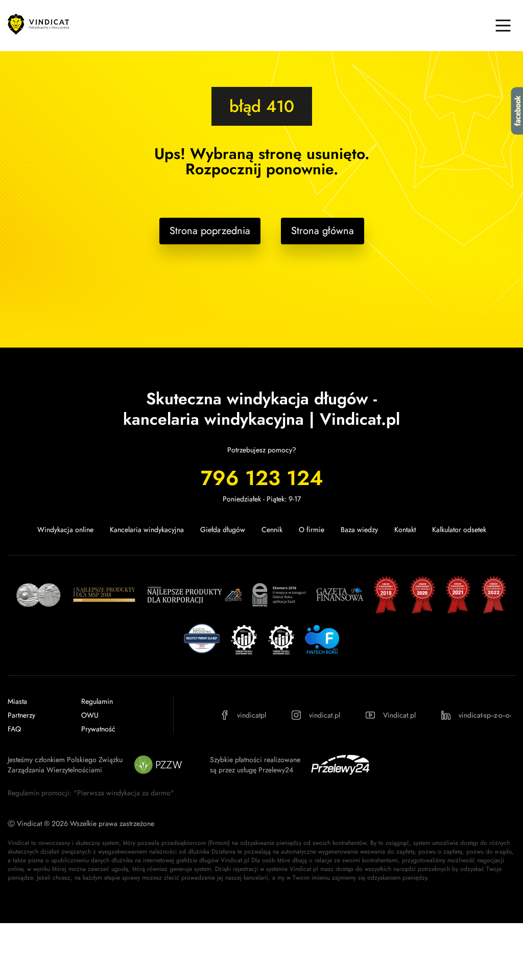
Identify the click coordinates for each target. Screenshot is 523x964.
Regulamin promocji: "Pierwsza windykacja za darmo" (91, 793)
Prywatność (98, 729)
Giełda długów (222, 529)
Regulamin (97, 701)
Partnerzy (21, 715)
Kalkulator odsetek (459, 529)
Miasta (17, 701)
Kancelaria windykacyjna (147, 529)
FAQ (14, 729)
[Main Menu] (503, 25)
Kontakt (405, 529)
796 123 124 (262, 478)
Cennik (272, 529)
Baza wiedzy (359, 529)
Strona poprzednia (210, 230)
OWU (90, 715)
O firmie (311, 529)
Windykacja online (65, 529)
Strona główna (322, 230)
